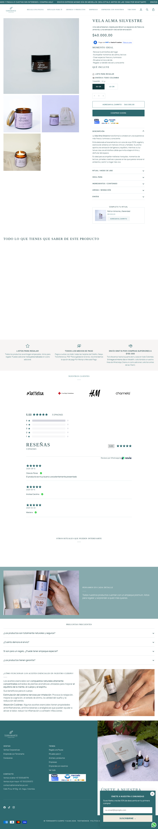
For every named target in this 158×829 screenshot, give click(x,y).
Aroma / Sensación (101, 190)
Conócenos (8, 758)
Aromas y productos (57, 758)
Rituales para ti (55, 754)
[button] (35, 9)
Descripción (98, 131)
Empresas (53, 762)
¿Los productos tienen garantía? (19, 660)
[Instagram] (14, 807)
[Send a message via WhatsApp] (154, 825)
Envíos (95, 196)
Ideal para (97, 177)
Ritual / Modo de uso (102, 170)
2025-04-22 (31, 508)
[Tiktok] (9, 807)
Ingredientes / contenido (104, 183)
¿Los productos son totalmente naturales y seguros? (29, 632)
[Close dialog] (152, 794)
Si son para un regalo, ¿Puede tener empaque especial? (30, 651)
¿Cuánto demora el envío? (16, 642)
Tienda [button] (52, 746)
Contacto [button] (8, 774)
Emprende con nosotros (58, 766)
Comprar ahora (118, 113)
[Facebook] (4, 807)
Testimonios (83, 821)
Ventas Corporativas (11, 750)
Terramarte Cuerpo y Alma (58, 821)
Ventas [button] (6, 746)
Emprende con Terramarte (13, 754)
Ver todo (52, 770)
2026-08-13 (30, 468)
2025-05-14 (30, 489)
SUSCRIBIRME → (127, 818)
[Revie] (126, 458)
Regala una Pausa (56, 750)
